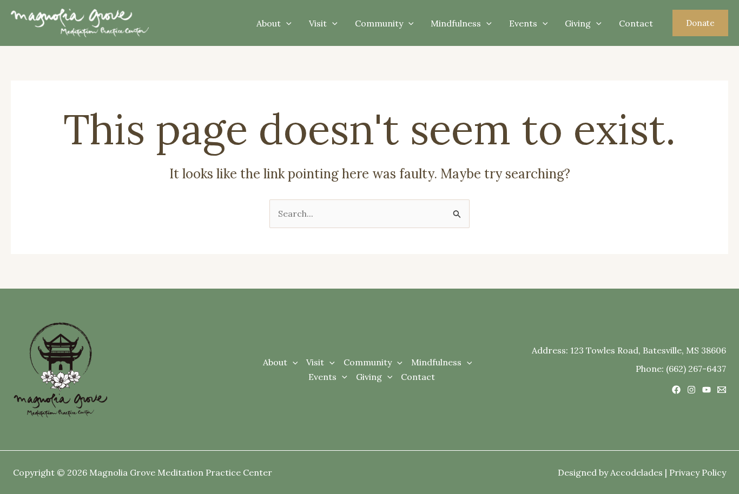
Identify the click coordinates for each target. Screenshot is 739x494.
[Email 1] (721, 389)
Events (523, 23)
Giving (578, 23)
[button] (700, 23)
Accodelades (636, 472)
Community (379, 23)
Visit (318, 23)
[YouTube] (706, 389)
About (268, 23)
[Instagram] (691, 389)
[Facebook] (676, 389)
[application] (286, 23)
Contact (636, 23)
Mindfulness (456, 23)
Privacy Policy (697, 472)
